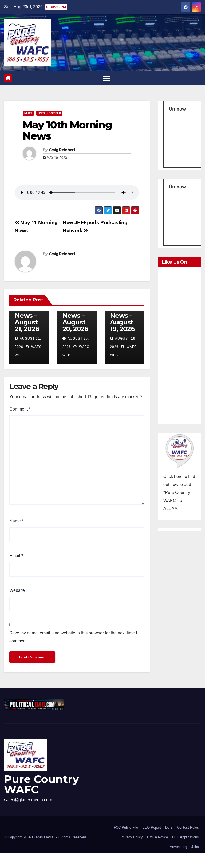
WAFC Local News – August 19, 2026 (122, 315)
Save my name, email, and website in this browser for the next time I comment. (73, 637)
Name (16, 521)
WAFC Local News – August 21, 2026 (27, 315)
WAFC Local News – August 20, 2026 (75, 315)
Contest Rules (188, 828)
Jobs (195, 847)
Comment (19, 409)
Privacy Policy (131, 837)
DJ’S (169, 828)
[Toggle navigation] (106, 78)
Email (16, 555)
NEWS (28, 113)
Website (17, 590)
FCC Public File (126, 828)
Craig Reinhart (62, 149)
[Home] (8, 78)
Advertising (178, 847)
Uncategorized (49, 113)
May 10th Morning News (67, 130)
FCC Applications (185, 837)
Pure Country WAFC (41, 784)
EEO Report (151, 828)
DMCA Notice (157, 837)
